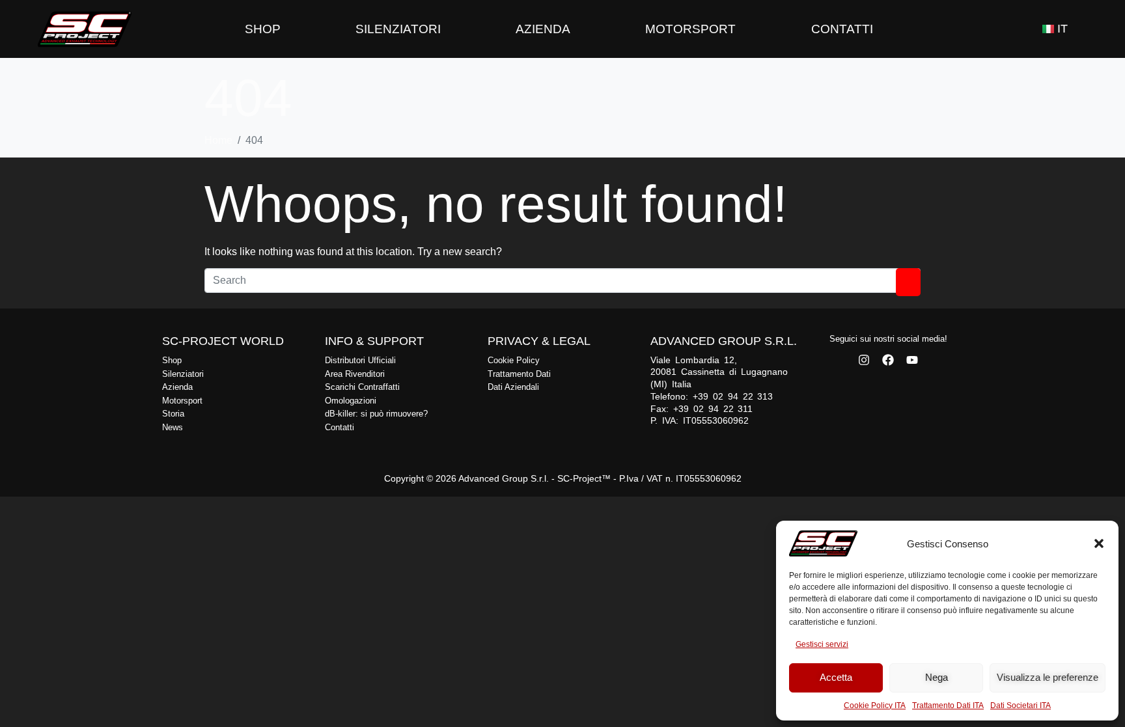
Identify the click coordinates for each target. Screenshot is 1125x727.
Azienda (543, 29)
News (172, 427)
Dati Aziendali (513, 387)
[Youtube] (912, 360)
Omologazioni (350, 400)
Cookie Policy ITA (875, 705)
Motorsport (690, 29)
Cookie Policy (514, 360)
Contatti (842, 29)
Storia (173, 413)
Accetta (836, 677)
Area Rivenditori (355, 374)
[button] (1098, 543)
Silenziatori (398, 29)
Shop (263, 29)
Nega (936, 677)
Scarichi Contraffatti (362, 387)
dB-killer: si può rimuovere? (376, 413)
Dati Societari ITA (1020, 705)
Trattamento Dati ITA (948, 705)
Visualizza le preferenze (1047, 677)
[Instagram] (864, 360)
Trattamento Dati (519, 374)
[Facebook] (888, 360)
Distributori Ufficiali (360, 360)
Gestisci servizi (822, 644)
